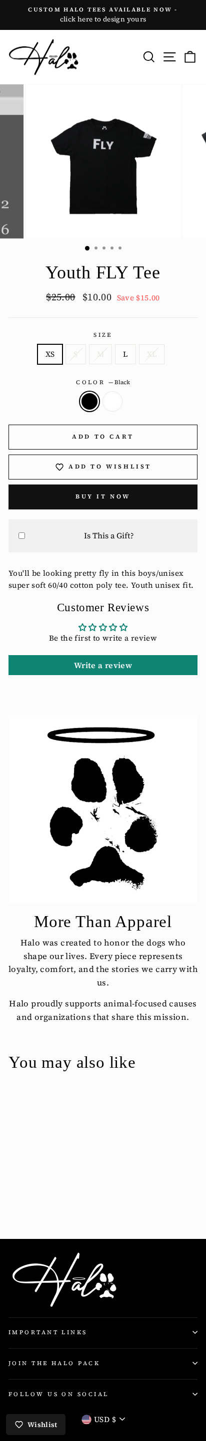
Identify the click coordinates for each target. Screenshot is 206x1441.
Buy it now (103, 496)
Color (103, 382)
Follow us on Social (58, 1394)
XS (50, 354)
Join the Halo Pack (54, 1363)
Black (89, 401)
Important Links (48, 1332)
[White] (26, 1203)
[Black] (14, 1203)
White (112, 401)
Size (103, 335)
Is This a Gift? (109, 535)
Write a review (103, 665)
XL (152, 354)
